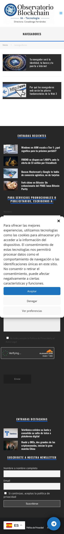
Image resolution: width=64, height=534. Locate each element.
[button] (58, 221)
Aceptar (32, 291)
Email (7, 480)
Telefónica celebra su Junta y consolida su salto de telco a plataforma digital (36, 433)
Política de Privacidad (35, 527)
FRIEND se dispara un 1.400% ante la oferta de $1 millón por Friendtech (40, 161)
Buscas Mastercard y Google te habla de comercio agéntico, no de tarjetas (40, 173)
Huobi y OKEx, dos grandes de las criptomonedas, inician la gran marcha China (38, 445)
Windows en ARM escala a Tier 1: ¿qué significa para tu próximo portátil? (40, 148)
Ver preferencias (32, 311)
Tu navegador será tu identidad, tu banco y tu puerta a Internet (41, 62)
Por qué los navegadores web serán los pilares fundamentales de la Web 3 (43, 90)
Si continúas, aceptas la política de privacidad (27, 495)
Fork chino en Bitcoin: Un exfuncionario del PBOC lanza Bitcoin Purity (40, 186)
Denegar (32, 301)
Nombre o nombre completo (20, 468)
